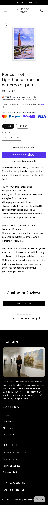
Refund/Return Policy (14, 452)
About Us (8, 428)
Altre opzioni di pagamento (24, 161)
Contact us (8, 434)
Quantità (6, 132)
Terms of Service (11, 466)
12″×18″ (8, 126)
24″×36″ (23, 126)
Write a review (24, 303)
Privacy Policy (10, 459)
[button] (5, 10)
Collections (8, 421)
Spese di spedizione (10, 100)
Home (6, 415)
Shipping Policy (11, 472)
